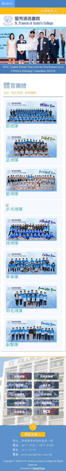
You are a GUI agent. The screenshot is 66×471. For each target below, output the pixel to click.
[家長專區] (46, 407)
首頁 (6, 96)
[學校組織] (19, 380)
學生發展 (17, 96)
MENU (8, 3)
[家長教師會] (46, 380)
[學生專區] (19, 407)
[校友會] (19, 389)
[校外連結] (46, 398)
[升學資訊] (19, 398)
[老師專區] (19, 416)
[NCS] (46, 416)
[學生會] (46, 389)
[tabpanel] (33, 45)
